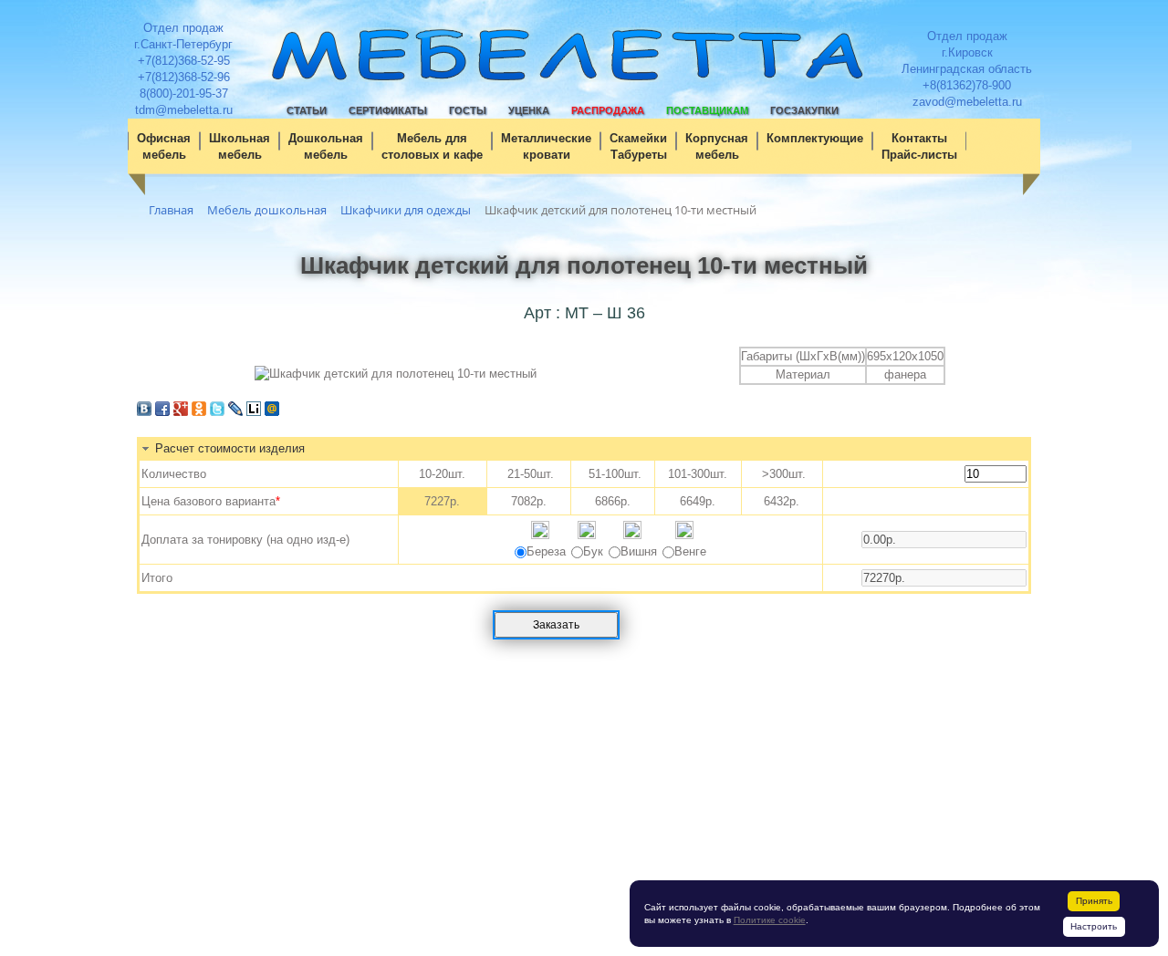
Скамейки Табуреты (638, 146)
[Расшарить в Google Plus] (180, 412)
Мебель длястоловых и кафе (432, 146)
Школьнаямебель (239, 146)
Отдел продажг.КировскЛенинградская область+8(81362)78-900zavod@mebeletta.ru (967, 69)
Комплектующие (814, 138)
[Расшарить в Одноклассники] (199, 412)
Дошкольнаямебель (325, 146)
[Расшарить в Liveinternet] (253, 412)
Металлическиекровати (546, 146)
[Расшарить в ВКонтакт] (144, 412)
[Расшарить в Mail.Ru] (272, 412)
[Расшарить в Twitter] (217, 412)
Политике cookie (770, 920)
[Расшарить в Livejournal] (235, 412)
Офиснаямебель (164, 146)
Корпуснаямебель (716, 146)
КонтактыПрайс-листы (919, 146)
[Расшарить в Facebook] (162, 412)
